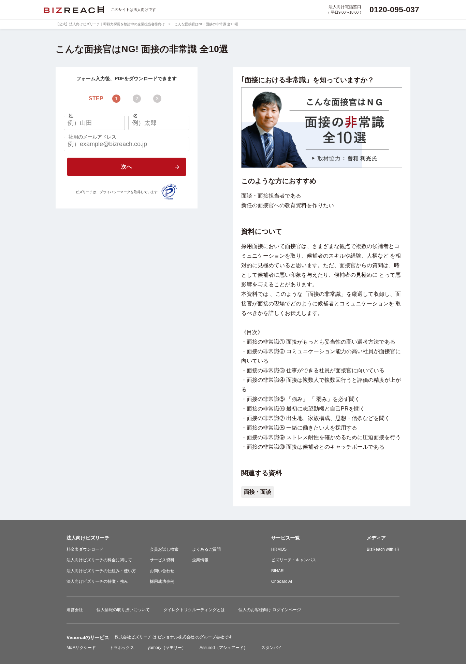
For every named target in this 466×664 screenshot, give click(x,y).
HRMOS (279, 549)
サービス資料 (162, 560)
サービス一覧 (285, 537)
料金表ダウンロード (85, 549)
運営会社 (75, 609)
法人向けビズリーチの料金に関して (99, 560)
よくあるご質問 (206, 549)
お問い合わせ (162, 570)
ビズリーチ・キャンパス (293, 560)
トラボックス (122, 647)
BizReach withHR (383, 549)
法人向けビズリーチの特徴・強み (97, 581)
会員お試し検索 (164, 549)
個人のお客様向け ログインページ (269, 609)
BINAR (277, 570)
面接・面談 (257, 492)
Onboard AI (281, 581)
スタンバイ (271, 647)
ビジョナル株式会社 (176, 637)
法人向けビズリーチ (88, 537)
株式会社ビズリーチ (133, 637)
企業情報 (200, 560)
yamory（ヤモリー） (167, 647)
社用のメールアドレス (92, 137)
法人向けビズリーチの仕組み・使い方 (101, 570)
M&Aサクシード (81, 647)
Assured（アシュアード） (224, 647)
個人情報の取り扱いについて (123, 609)
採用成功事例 (162, 581)
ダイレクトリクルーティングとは (194, 609)
